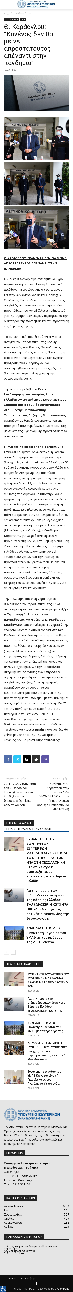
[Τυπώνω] (36, 759)
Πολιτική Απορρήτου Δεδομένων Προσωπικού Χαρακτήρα (30, 1247)
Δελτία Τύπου (24, 13)
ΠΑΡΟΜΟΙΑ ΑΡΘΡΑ (18, 823)
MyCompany (62, 1288)
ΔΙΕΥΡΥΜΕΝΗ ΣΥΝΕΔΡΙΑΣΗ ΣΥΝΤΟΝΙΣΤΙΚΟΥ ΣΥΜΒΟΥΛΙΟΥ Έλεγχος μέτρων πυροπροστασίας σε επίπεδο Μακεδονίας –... (48, 1051)
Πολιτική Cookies (14, 1253)
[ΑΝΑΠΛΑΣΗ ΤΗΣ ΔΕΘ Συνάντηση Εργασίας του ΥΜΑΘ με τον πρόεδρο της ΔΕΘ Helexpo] (14, 933)
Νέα (23, 19)
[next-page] (13, 952)
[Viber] (45, 759)
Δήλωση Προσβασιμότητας (19, 1251)
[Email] (27, 759)
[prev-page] (6, 952)
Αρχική (8, 13)
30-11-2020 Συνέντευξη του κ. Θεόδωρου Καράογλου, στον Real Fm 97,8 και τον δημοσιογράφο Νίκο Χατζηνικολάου (20, 794)
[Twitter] (17, 759)
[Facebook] (8, 759)
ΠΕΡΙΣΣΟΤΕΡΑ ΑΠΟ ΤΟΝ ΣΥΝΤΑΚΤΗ (29, 828)
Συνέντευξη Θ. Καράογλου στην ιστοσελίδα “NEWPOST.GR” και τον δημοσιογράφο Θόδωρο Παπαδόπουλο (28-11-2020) (53, 796)
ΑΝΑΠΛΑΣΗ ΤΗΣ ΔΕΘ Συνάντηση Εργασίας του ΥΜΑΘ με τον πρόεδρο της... (46, 1027)
